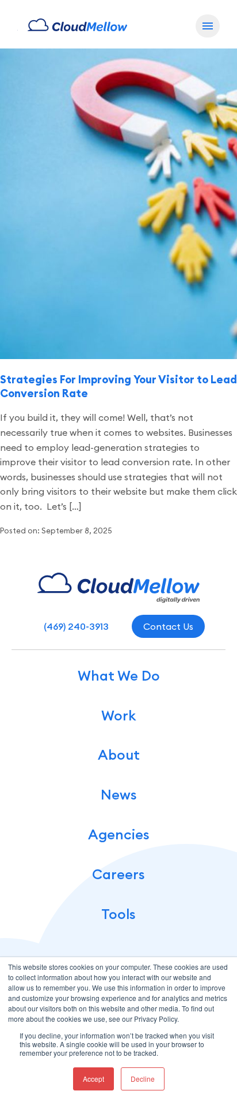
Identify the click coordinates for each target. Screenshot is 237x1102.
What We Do (119, 675)
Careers (118, 874)
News (119, 794)
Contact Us (168, 626)
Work (118, 715)
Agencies (119, 834)
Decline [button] (143, 1079)
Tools (118, 914)
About (119, 754)
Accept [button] (93, 1079)
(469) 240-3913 (76, 626)
